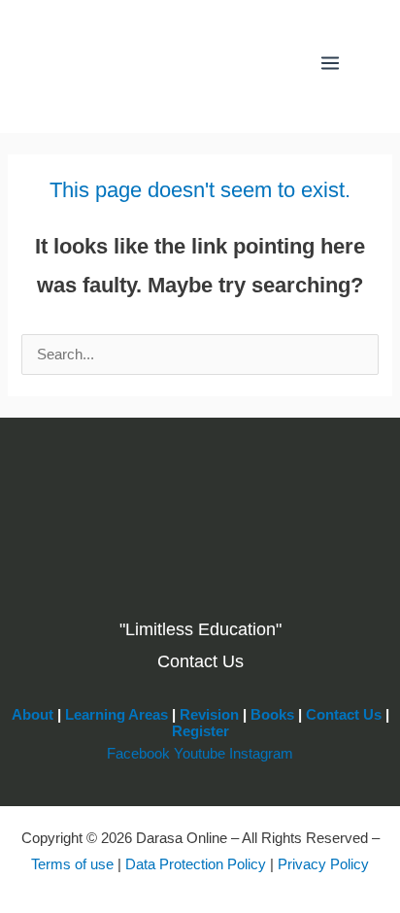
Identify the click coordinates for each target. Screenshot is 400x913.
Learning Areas (116, 715)
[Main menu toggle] (330, 63)
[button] (281, 63)
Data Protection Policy (195, 864)
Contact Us (344, 715)
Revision (209, 715)
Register (200, 731)
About (32, 715)
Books (272, 715)
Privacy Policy (323, 864)
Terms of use (72, 864)
